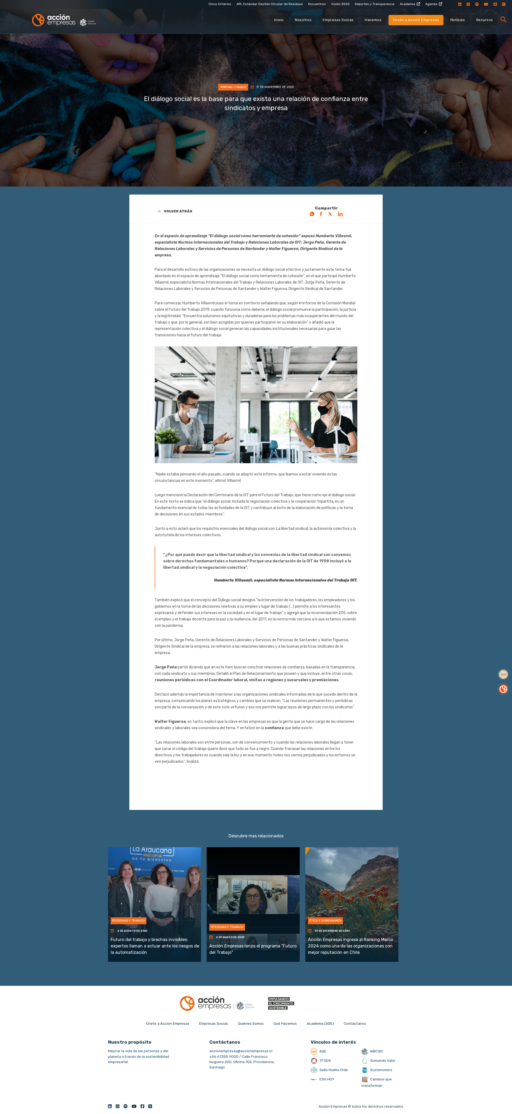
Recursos (484, 20)
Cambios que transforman (376, 1082)
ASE (322, 1051)
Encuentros (317, 4)
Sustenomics (380, 1070)
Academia (407, 4)
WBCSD (376, 1051)
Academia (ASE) (320, 1023)
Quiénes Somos (251, 1023)
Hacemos (373, 20)
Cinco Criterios (220, 4)
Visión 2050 (340, 4)
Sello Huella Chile (333, 1070)
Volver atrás (178, 211)
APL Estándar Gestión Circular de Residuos (270, 4)
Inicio (279, 20)
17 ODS (325, 1060)
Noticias (457, 20)
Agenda (431, 4)
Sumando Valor (382, 1060)
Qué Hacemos (285, 1023)
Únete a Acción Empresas (416, 20)
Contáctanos (355, 1023)
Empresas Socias (338, 20)
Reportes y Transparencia (374, 4)
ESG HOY (326, 1079)
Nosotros (303, 20)
